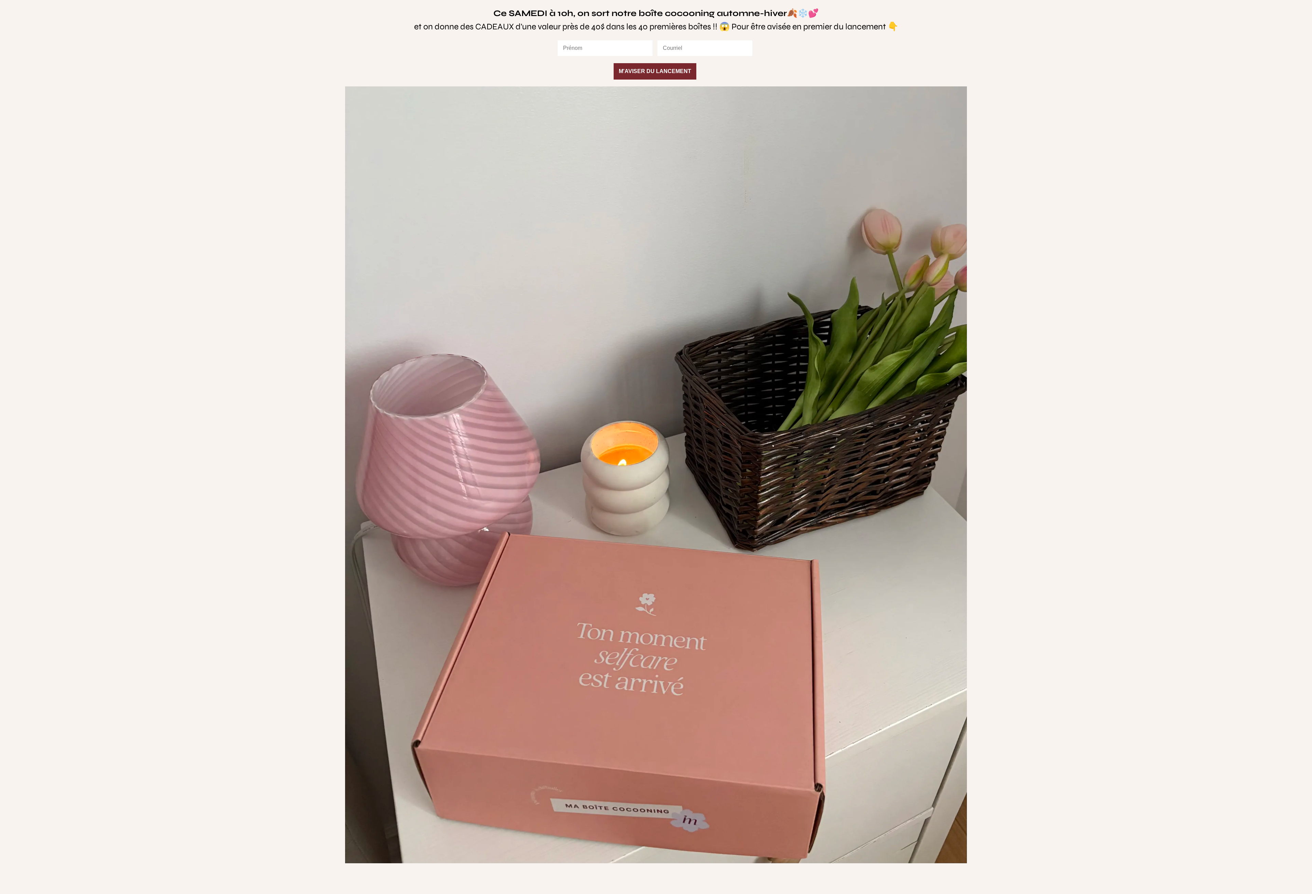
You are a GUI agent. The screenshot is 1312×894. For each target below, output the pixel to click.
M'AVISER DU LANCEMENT (655, 71)
